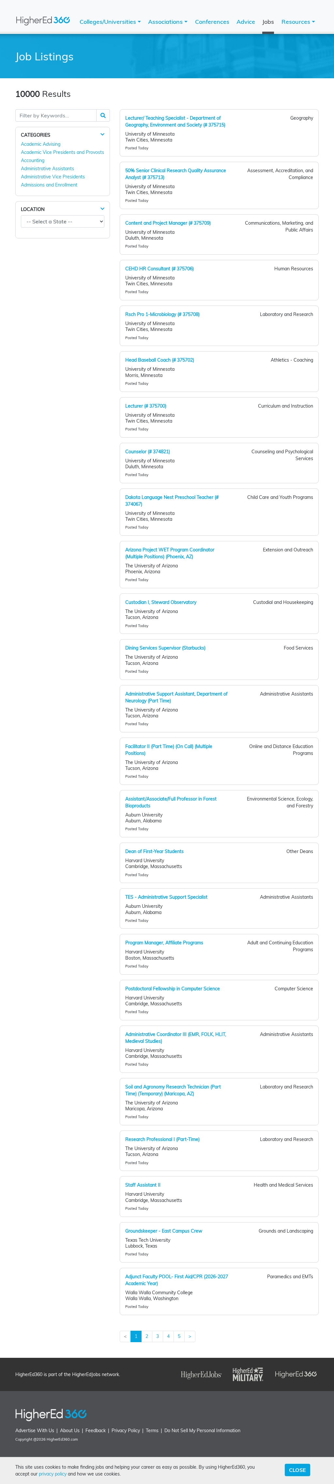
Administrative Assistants (47, 169)
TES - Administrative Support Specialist (166, 897)
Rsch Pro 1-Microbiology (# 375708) (162, 314)
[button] (102, 134)
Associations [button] (166, 21)
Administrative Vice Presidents (53, 177)
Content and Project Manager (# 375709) (168, 223)
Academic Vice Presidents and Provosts (62, 152)
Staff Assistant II (142, 1185)
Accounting (32, 160)
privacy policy (53, 1474)
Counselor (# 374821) (147, 452)
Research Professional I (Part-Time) (162, 1139)
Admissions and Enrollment (49, 185)
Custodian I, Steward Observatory (160, 602)
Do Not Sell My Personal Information (202, 1430)
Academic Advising (40, 144)
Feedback (95, 1430)
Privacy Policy (126, 1430)
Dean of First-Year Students (154, 851)
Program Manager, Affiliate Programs (164, 943)
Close (297, 1470)
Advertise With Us (34, 1430)
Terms (152, 1430)
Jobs (268, 21)
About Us (70, 1430)
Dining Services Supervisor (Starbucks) (165, 648)
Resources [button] (296, 21)
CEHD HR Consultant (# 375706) (159, 269)
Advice (245, 21)
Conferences (212, 21)
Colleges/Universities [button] (109, 21)
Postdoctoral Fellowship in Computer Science (172, 989)
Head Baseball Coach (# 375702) (159, 360)
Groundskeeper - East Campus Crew (163, 1231)
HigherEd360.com (62, 1439)
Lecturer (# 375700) (145, 406)
